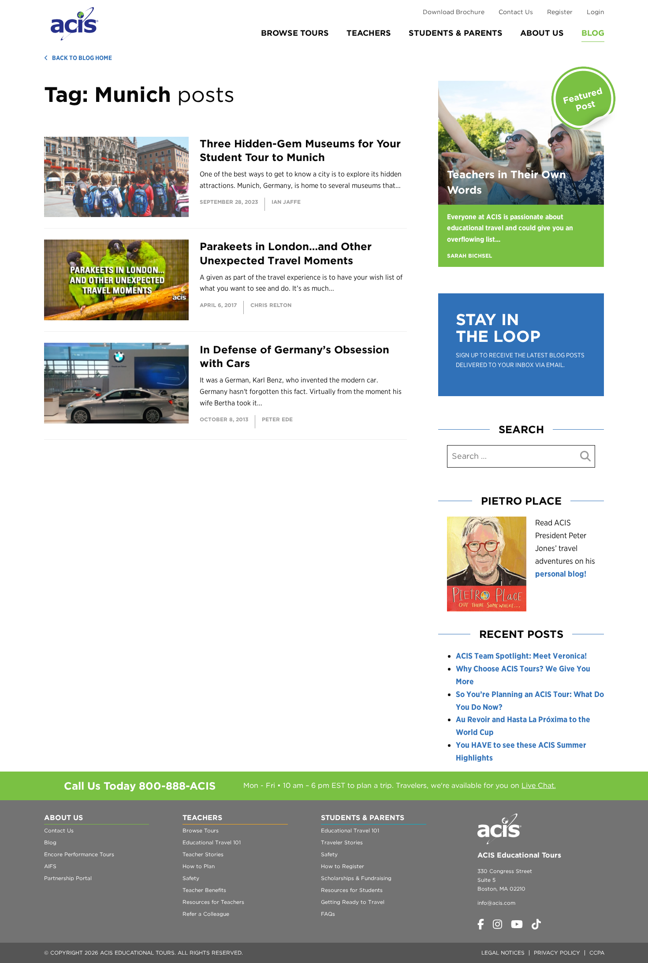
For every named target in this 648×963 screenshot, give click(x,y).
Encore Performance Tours (79, 854)
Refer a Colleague (205, 914)
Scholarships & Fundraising (356, 878)
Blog (592, 32)
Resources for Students (352, 890)
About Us (542, 32)
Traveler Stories (342, 842)
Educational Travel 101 (211, 842)
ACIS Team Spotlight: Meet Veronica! (521, 655)
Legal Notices (503, 952)
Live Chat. (538, 785)
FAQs (328, 914)
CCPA (596, 952)
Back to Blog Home (82, 57)
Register (560, 11)
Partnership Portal (68, 878)
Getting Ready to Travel (352, 902)
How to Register (342, 866)
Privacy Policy (557, 952)
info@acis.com (496, 902)
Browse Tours (295, 32)
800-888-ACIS (177, 785)
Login (595, 11)
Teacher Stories (202, 854)
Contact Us (516, 11)
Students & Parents (456, 32)
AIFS (50, 866)
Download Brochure (453, 11)
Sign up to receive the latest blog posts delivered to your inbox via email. (520, 360)
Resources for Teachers (213, 902)
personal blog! (560, 573)
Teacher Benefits (204, 890)
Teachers (368, 32)
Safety (190, 878)
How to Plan (198, 866)
